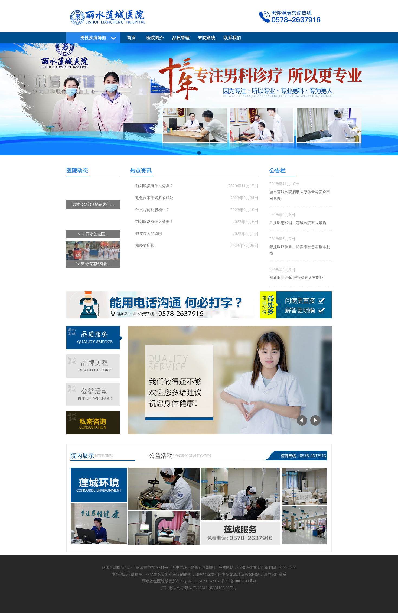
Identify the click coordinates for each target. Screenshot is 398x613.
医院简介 (155, 37)
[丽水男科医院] (199, 26)
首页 (131, 37)
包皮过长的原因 (148, 234)
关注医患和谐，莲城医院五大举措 (297, 223)
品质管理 (181, 37)
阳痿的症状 (144, 245)
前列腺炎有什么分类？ (154, 186)
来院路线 (206, 37)
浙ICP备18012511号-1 (238, 581)
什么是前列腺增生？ (152, 210)
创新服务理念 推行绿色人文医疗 (296, 278)
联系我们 (232, 37)
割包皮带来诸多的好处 (154, 198)
